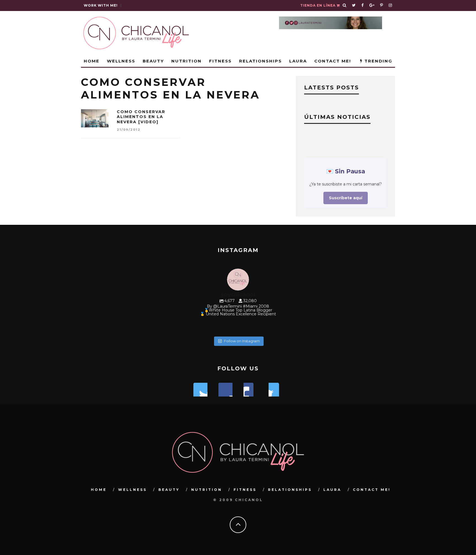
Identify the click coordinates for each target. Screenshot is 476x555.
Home (91, 61)
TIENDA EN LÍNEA (318, 5)
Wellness (121, 61)
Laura (298, 61)
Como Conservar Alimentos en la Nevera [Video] (141, 116)
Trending (377, 61)
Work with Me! (101, 5)
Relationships (260, 61)
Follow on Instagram (242, 341)
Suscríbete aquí (345, 197)
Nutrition (186, 61)
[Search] (345, 5)
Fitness (220, 61)
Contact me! (332, 61)
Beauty (153, 61)
